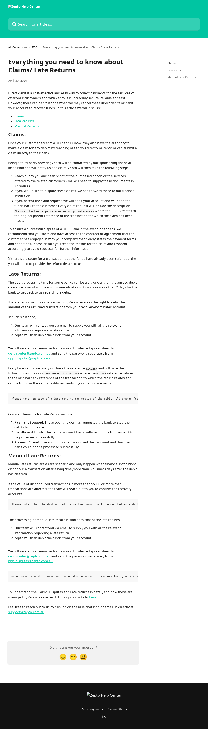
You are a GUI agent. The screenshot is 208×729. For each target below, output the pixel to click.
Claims (19, 116)
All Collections (17, 47)
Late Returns (24, 121)
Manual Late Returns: (182, 77)
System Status (117, 709)
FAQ (35, 47)
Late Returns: (176, 70)
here (92, 597)
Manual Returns (26, 126)
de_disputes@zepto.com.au (29, 353)
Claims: (172, 63)
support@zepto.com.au (26, 612)
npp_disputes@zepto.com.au (30, 358)
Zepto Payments (92, 709)
